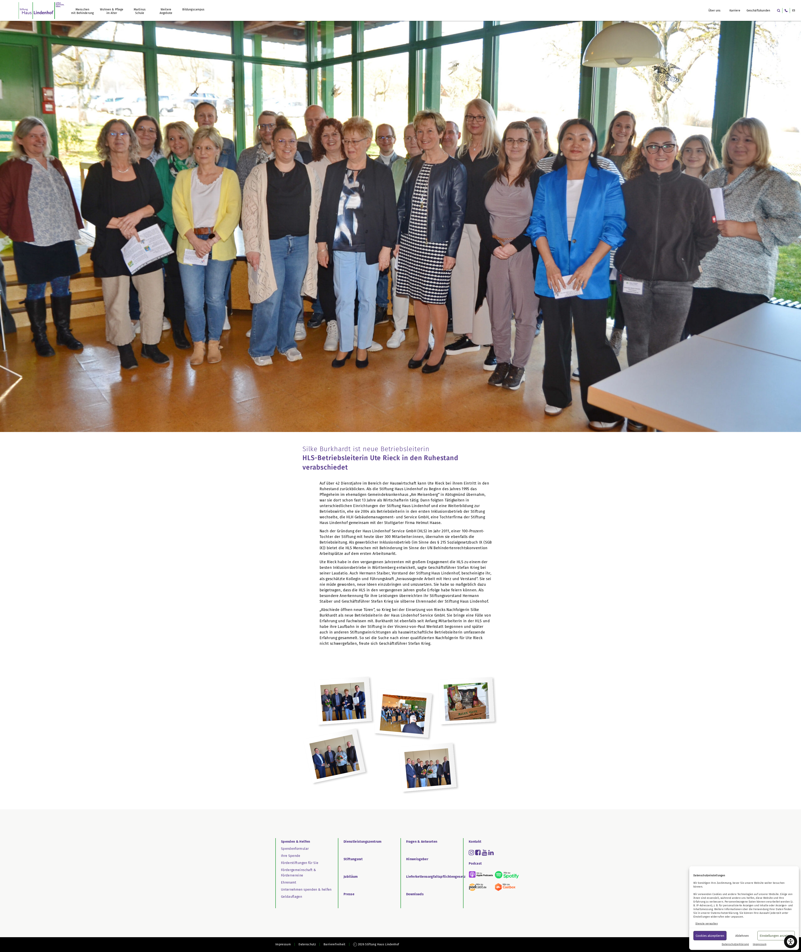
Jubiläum (351, 877)
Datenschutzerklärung (724, 913)
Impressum (759, 944)
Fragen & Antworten (421, 842)
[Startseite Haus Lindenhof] (41, 10)
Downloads (415, 894)
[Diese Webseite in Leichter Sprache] (793, 10)
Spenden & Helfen (295, 842)
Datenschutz (307, 944)
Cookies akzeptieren (710, 936)
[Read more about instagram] (471, 852)
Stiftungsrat (353, 859)
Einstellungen (701, 916)
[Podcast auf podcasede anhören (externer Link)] (481, 887)
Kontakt (475, 842)
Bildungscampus (193, 9)
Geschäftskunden (758, 10)
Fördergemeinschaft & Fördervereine (298, 872)
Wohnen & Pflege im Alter (111, 11)
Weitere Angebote (166, 11)
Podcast (475, 863)
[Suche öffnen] (778, 10)
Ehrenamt (288, 882)
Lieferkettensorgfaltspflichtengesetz (436, 877)
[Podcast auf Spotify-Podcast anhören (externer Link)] (507, 874)
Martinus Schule (140, 11)
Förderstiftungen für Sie (299, 863)
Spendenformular (295, 849)
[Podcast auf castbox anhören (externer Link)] (507, 887)
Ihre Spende (290, 856)
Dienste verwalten (706, 923)
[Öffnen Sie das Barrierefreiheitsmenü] (790, 941)
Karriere (734, 10)
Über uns (714, 10)
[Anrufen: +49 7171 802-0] (786, 10)
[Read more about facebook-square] (478, 852)
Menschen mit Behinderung (82, 11)
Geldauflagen (291, 897)
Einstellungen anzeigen (776, 936)
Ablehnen (742, 936)
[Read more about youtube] (484, 852)
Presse (349, 894)
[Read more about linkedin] (491, 852)
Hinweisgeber (417, 859)
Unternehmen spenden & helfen (306, 890)
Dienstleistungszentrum (363, 842)
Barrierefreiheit (334, 944)
